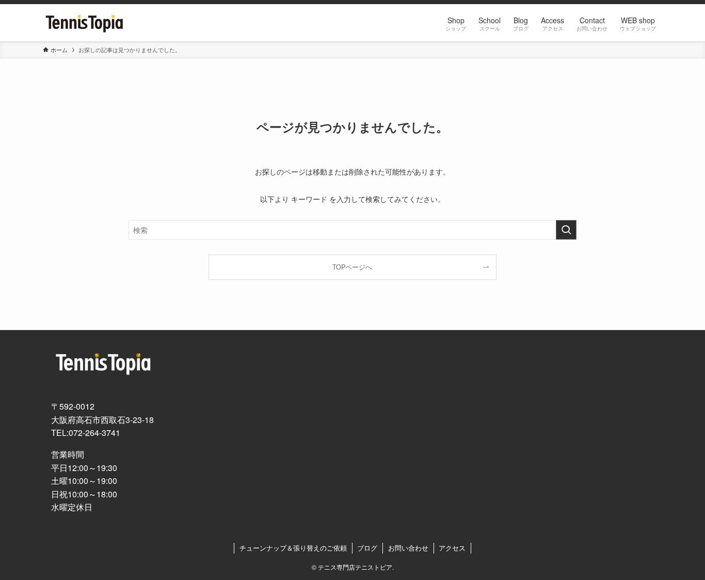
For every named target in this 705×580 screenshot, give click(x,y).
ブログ (367, 548)
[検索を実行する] (566, 230)
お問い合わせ (408, 548)
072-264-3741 (94, 432)
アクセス (452, 548)
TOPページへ (352, 267)
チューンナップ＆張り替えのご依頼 (293, 548)
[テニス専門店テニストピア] (85, 22)
